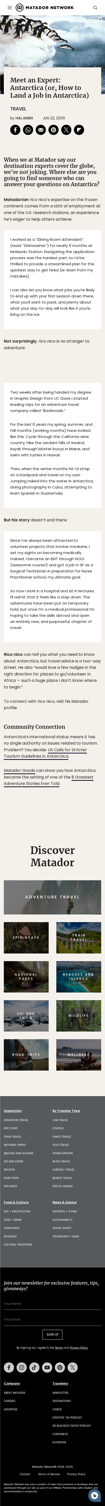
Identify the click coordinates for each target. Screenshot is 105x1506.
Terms (59, 787)
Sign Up (86, 774)
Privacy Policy (83, 787)
